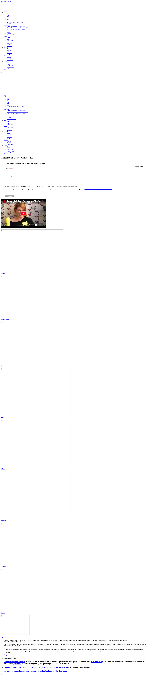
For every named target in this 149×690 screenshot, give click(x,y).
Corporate (9, 53)
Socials (8, 64)
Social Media (10, 60)
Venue (8, 54)
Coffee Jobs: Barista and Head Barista (16, 26)
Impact (8, 44)
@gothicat (17, 664)
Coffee (8, 37)
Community (10, 43)
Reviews (9, 58)
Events (5, 61)
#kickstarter (20, 662)
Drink (5, 36)
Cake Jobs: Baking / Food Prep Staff (16, 29)
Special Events (10, 67)
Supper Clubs (10, 65)
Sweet (8, 32)
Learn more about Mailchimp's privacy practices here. (98, 189)
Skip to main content (6, 1)
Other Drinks (10, 40)
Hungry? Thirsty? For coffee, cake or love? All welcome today (29, 667)
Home (5, 11)
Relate (5, 41)
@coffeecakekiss (60, 667)
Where (8, 18)
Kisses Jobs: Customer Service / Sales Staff (17, 27)
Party (8, 51)
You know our (9, 662)
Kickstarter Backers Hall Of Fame (15, 22)
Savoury (9, 33)
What (8, 14)
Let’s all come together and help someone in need (23, 671)
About (5, 12)
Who (8, 16)
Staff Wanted (7, 25)
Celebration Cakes (11, 34)
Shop (5, 69)
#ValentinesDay (97, 662)
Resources (9, 46)
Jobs (8, 20)
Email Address (9, 168)
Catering (9, 50)
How (8, 19)
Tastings (9, 68)
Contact (9, 57)
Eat (4, 30)
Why (8, 15)
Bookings (6, 47)
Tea (8, 39)
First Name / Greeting (10, 176)
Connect (6, 55)
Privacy (9, 23)
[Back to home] (6, 7)
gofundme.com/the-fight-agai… (55, 671)
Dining (8, 48)
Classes (8, 62)
